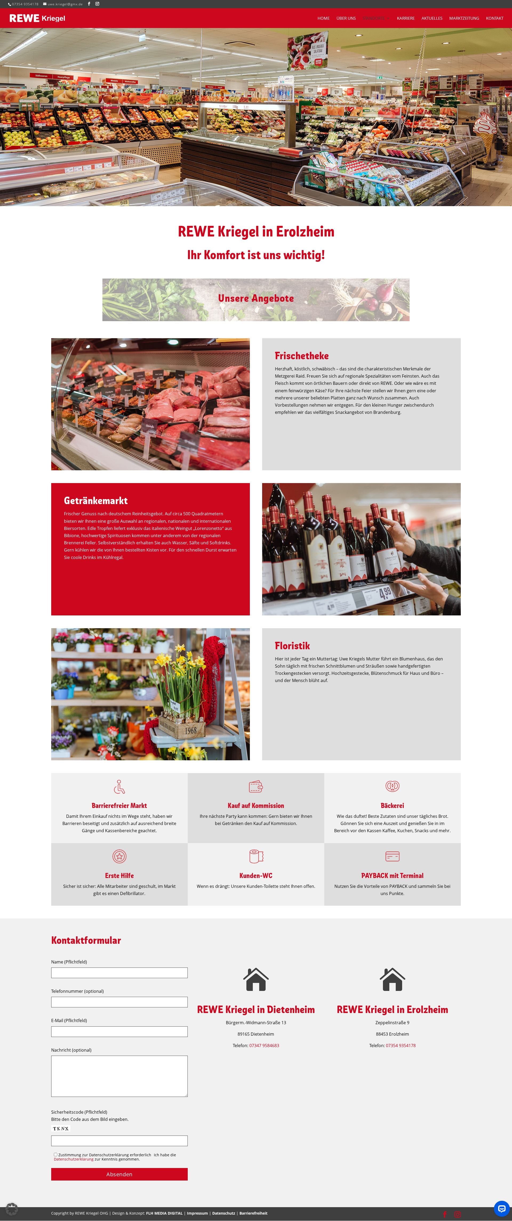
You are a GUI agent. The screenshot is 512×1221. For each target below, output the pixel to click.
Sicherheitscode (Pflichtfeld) (79, 1112)
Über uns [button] (346, 18)
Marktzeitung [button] (464, 18)
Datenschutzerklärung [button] (74, 1159)
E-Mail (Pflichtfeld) (69, 1020)
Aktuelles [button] (432, 18)
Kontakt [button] (494, 18)
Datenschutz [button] (223, 1213)
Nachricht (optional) (71, 1050)
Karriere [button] (406, 18)
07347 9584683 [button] (264, 1045)
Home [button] (324, 18)
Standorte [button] (374, 18)
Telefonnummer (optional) (77, 991)
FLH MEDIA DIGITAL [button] (164, 1213)
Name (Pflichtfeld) (69, 962)
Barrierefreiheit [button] (253, 1213)
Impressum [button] (197, 1213)
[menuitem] (326, 22)
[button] (89, 4)
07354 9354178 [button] (25, 4)
